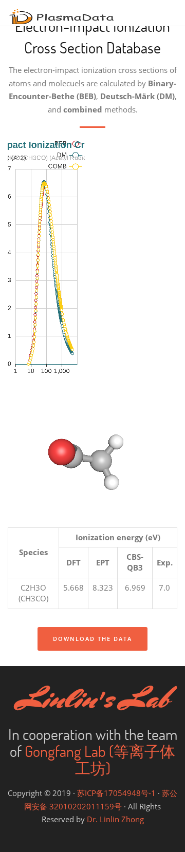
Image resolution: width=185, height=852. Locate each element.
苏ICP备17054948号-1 (116, 793)
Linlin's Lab (92, 698)
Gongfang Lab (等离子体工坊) (100, 759)
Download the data (92, 638)
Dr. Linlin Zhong (115, 819)
